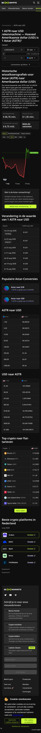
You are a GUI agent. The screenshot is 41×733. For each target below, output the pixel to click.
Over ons (7, 684)
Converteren (6, 25)
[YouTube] (10, 595)
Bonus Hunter (27, 8)
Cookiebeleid (17, 715)
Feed (3, 8)
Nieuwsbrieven (14, 8)
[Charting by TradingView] (5, 180)
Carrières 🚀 (9, 688)
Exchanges (27, 691)
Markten (26, 684)
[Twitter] (5, 595)
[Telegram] (15, 595)
